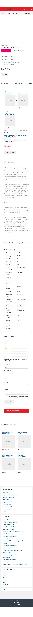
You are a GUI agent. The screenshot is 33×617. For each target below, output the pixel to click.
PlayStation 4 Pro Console (9, 502)
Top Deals (5, 492)
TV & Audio (5, 538)
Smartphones (27, 13)
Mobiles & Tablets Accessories (10, 495)
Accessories (5, 83)
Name (6, 382)
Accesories (5, 562)
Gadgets (5, 543)
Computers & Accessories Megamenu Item (13, 541)
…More (4, 511)
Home (2, 13)
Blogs (4, 582)
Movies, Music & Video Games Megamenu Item (15, 564)
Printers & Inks (6, 552)
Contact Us (5, 584)
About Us (5, 575)
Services (5, 577)
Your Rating (7, 364)
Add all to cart (10, 152)
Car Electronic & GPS (8, 548)
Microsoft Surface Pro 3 (9, 497)
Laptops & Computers (8, 519)
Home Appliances (7, 509)
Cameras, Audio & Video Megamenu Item (13, 531)
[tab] (5, 84)
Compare (13, 56)
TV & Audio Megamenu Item (10, 522)
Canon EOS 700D (7, 504)
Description (18, 83)
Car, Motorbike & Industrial (9, 526)
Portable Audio (6, 557)
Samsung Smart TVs (8, 506)
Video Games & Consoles (9, 533)
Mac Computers (8, 111)
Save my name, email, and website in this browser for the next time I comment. (17, 397)
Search (24, 9)
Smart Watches (6, 499)
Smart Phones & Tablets (13, 13)
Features (5, 579)
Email (6, 389)
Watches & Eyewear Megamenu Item (12, 550)
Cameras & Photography (9, 524)
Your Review (7, 370)
